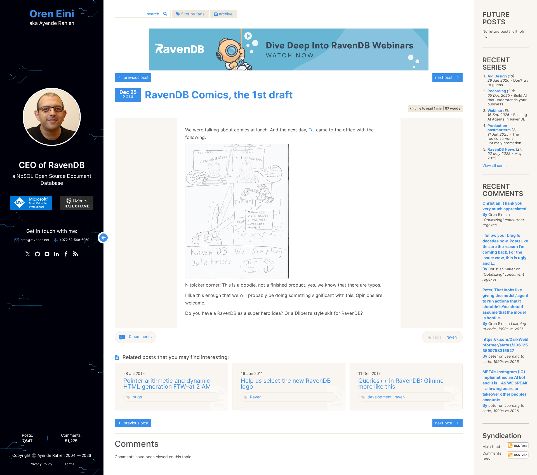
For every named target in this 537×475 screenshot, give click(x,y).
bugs (137, 396)
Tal (311, 130)
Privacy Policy (41, 464)
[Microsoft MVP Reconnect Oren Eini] (31, 203)
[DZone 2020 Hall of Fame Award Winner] (76, 203)
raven (451, 337)
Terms (69, 464)
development (380, 396)
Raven (256, 396)
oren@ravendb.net (34, 240)
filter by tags (192, 13)
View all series (495, 165)
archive (225, 13)
